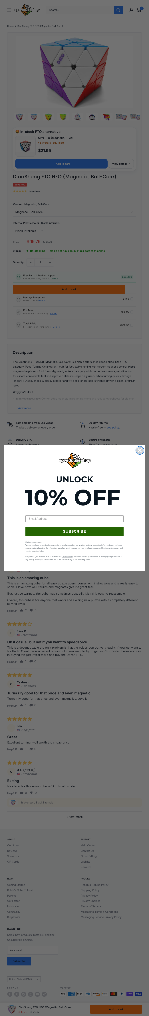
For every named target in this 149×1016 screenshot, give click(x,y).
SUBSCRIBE (74, 531)
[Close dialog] (140, 450)
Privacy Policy (67, 557)
